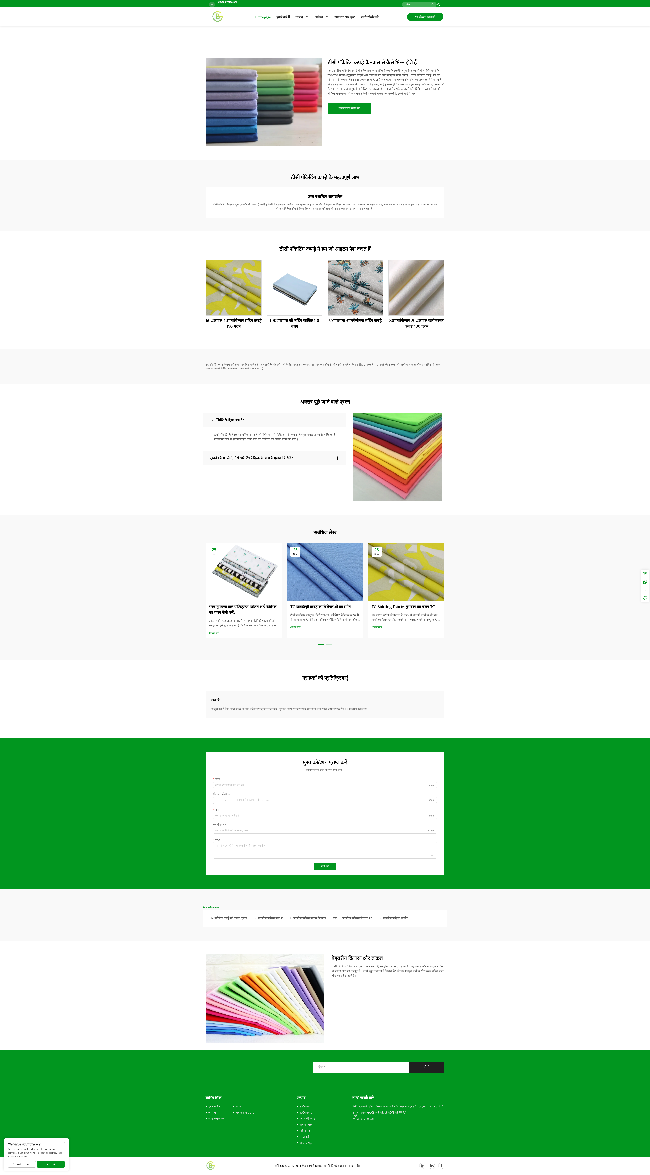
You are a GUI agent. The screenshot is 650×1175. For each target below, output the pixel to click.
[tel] (645, 574)
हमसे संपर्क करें (370, 17)
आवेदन (319, 17)
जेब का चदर (306, 1124)
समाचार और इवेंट (345, 17)
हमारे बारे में (283, 17)
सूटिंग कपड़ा (306, 1112)
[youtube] (422, 1166)
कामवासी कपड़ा (308, 1118)
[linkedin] (432, 1166)
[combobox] (224, 800)
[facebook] (441, 1166)
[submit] (433, 4)
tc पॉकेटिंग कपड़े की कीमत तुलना (229, 918)
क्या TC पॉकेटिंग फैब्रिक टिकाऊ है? (352, 918)
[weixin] (645, 598)
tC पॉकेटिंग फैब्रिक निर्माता (393, 918)
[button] (321, 644)
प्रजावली (305, 1137)
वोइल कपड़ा (306, 1143)
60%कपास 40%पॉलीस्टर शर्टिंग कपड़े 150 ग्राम (234, 323)
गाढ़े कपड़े (305, 1130)
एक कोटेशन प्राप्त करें (425, 16)
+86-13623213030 (386, 1112)
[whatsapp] (645, 582)
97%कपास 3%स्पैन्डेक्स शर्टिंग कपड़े (355, 320)
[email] (645, 590)
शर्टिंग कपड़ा (306, 1106)
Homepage (263, 17)
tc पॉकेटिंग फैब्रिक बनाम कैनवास (308, 918)
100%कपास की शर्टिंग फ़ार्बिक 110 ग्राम (294, 323)
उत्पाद (300, 17)
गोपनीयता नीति (352, 1165)
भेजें (426, 1067)
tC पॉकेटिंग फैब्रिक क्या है (268, 918)
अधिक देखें (214, 633)
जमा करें (325, 866)
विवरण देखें (234, 287)
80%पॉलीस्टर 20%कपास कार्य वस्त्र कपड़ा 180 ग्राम (416, 323)
